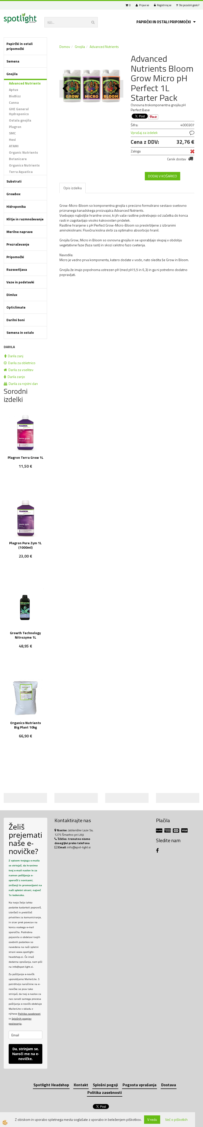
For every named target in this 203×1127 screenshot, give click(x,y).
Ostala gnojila (20, 120)
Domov (64, 46)
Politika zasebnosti (104, 1092)
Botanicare (18, 158)
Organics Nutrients (24, 165)
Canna (14, 102)
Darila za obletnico (21, 362)
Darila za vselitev (20, 369)
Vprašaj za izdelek (144, 132)
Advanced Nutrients (25, 83)
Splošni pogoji (105, 1085)
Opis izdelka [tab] (72, 187)
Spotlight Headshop (51, 1085)
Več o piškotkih (176, 1119)
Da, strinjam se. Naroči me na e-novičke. (25, 1053)
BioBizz (15, 96)
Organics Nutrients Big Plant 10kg (25, 725)
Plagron (15, 126)
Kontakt (81, 1085)
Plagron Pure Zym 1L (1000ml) (25, 545)
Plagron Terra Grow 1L (25, 457)
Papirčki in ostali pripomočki (163, 22)
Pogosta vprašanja (139, 1085)
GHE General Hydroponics (19, 111)
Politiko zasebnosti (29, 1013)
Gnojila (80, 46)
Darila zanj (14, 355)
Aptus (13, 89)
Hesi (12, 139)
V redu (152, 1119)
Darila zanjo (15, 376)
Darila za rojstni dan (22, 383)
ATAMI (14, 145)
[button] (117, 89)
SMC (12, 133)
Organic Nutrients (23, 152)
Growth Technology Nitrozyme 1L (25, 635)
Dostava (168, 1085)
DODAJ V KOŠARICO (162, 176)
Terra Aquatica (21, 171)
